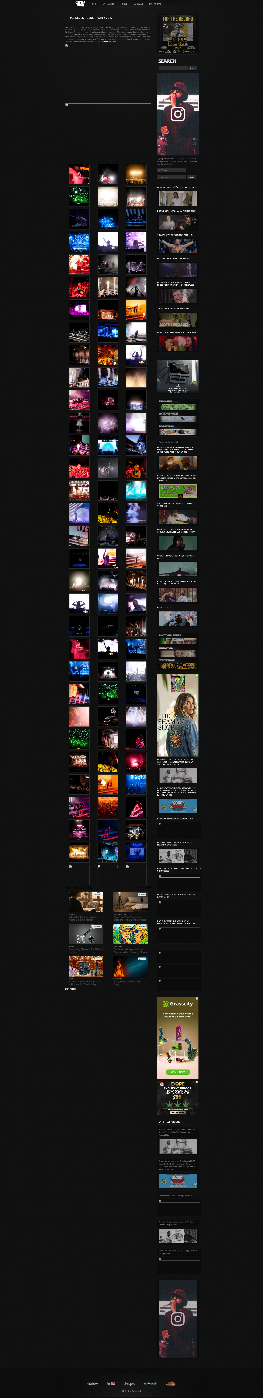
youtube (111, 1383)
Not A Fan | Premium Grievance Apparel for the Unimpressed (179, 1252)
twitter (150, 1383)
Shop (125, 4)
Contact (138, 4)
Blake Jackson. (109, 41)
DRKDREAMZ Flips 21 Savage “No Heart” (176, 1196)
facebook (92, 1383)
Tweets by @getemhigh (168, 442)
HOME (93, 4)
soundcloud (171, 1383)
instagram (129, 1383)
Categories (107, 4)
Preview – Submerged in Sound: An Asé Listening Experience (176, 1223)
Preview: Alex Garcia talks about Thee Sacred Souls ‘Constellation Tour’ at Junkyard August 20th (178, 1132)
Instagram (155, 4)
